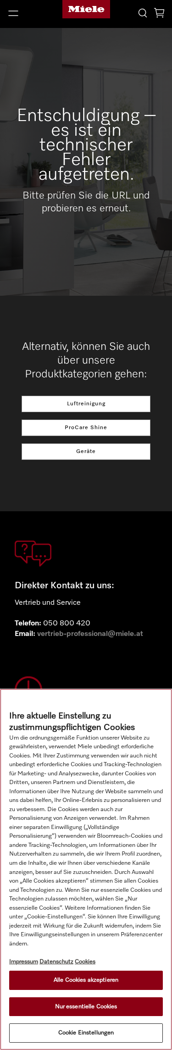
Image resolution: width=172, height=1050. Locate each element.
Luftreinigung (86, 404)
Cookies (85, 962)
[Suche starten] (142, 12)
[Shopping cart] (159, 14)
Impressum (23, 962)
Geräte (86, 451)
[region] (86, 869)
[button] (28, 13)
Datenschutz (56, 962)
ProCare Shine (86, 428)
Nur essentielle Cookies (86, 1007)
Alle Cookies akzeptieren (86, 980)
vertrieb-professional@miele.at (90, 634)
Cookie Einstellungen (86, 1033)
